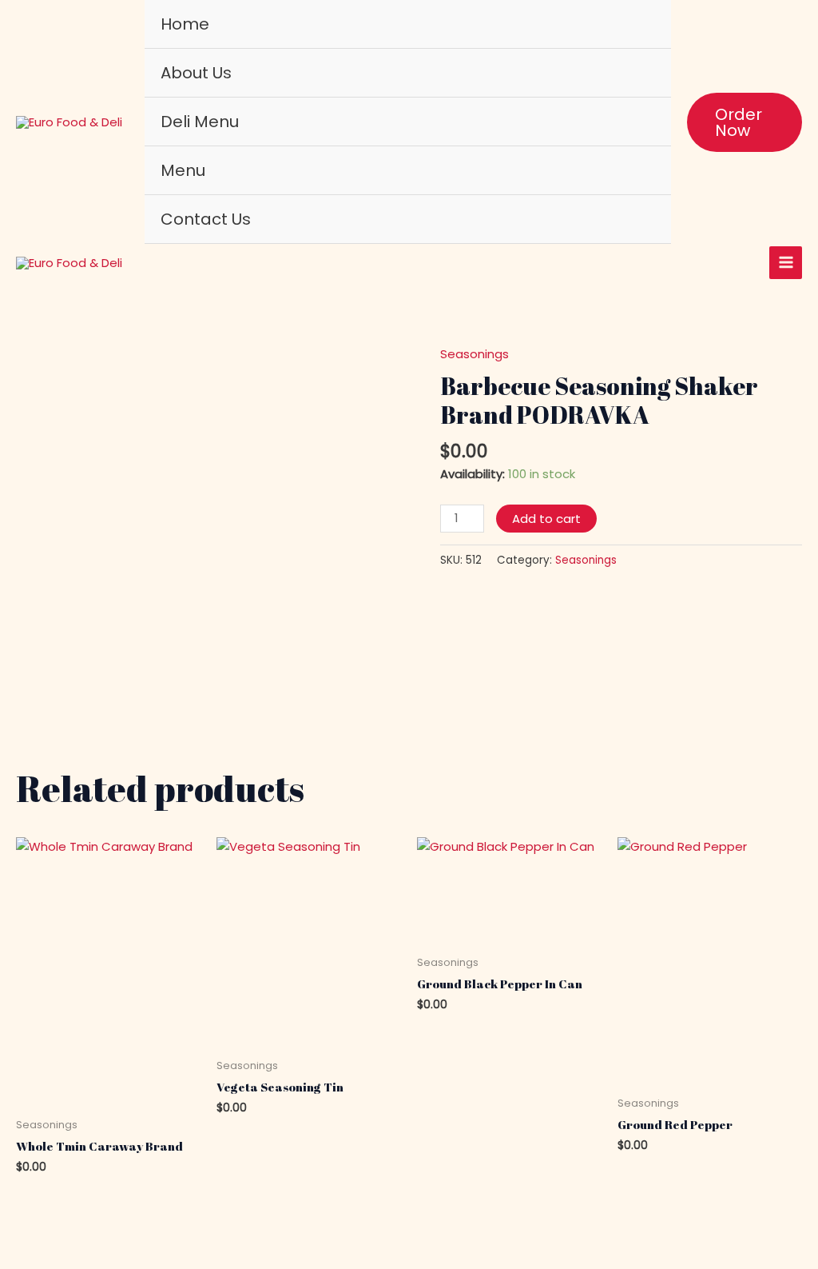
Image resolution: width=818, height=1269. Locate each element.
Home (185, 24)
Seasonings (474, 353)
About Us (196, 73)
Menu (183, 170)
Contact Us (206, 219)
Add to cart (546, 518)
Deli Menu (200, 121)
